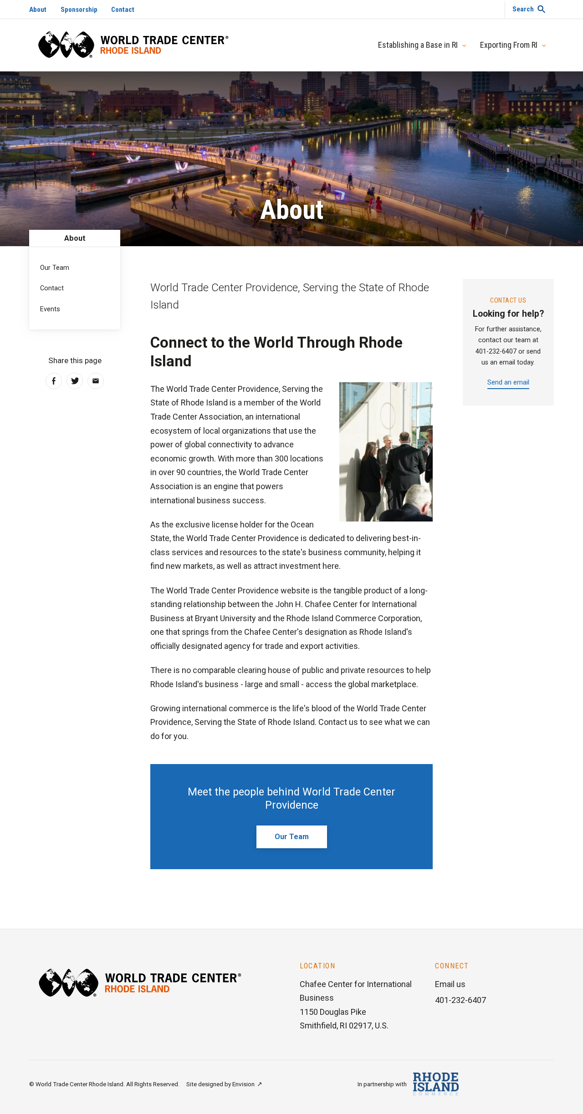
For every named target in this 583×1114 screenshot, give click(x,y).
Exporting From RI (508, 45)
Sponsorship (79, 9)
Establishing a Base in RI (418, 45)
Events (50, 309)
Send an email (508, 382)
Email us (450, 984)
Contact (122, 9)
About (37, 9)
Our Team (292, 836)
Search (523, 9)
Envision (243, 1084)
